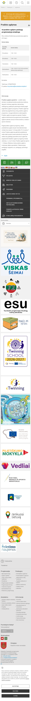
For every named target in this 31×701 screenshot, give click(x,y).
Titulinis (3, 7)
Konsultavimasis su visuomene (21, 606)
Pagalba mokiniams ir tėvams (21, 581)
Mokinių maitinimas (21, 584)
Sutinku (15, 696)
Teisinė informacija (20, 618)
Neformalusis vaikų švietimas (21, 578)
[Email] (5, 638)
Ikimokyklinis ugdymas (21, 573)
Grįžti (5, 156)
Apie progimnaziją (6, 573)
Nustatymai (15, 686)
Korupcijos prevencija (21, 614)
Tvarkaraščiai (8, 561)
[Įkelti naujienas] (11, 2)
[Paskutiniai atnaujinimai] (16, 2)
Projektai (9, 175)
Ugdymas (17, 7)
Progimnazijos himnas (7, 585)
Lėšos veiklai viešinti (6, 605)
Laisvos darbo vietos (13, 194)
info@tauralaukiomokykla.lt (10, 657)
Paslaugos (10, 7)
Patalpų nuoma (20, 586)
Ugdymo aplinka (5, 575)
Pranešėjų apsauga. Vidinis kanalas (14, 210)
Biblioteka (9, 185)
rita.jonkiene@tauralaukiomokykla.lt (17, 86)
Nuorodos (18, 599)
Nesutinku (15, 691)
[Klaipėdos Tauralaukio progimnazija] (4, 2)
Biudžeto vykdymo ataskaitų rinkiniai (8, 600)
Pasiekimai (9, 189)
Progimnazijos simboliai (7, 583)
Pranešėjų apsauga (20, 612)
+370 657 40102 (7, 656)
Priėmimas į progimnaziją (14, 198)
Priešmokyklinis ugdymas (22, 575)
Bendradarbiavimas (6, 588)
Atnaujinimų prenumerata (14, 215)
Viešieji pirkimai (5, 608)
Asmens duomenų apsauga (23, 603)
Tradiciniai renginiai (6, 586)
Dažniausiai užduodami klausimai (22, 609)
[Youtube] (2, 638)
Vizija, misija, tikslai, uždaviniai (6, 578)
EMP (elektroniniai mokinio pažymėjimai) (14, 204)
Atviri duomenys (20, 620)
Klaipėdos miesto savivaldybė (18, 645)
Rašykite (4, 631)
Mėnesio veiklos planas (13, 180)
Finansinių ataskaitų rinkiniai (8, 603)
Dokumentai (10, 171)
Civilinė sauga (19, 616)
